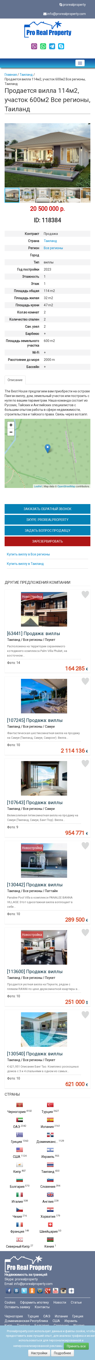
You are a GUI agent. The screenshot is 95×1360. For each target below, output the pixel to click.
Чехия (17, 1216)
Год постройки (28, 269)
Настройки (39, 1353)
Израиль (48, 1157)
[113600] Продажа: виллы (35, 971)
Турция (47, 1112)
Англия (47, 1201)
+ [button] (10, 425)
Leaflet (38, 486)
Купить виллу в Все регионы (28, 554)
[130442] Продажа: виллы (35, 884)
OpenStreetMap (66, 486)
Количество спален (24, 319)
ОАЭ (16, 1127)
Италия (17, 1201)
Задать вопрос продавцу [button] (47, 530)
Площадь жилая (26, 298)
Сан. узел (32, 326)
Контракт (32, 234)
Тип (36, 262)
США (16, 1157)
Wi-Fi (35, 352)
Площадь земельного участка (22, 343)
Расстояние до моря (23, 360)
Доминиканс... (47, 1142)
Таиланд (47, 1171)
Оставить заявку (17, 1307)
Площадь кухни (27, 305)
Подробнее (62, 1353)
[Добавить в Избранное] (85, 594)
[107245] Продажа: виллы (35, 720)
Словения (47, 1186)
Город (34, 255)
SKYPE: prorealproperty (47, 520)
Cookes (10, 1302)
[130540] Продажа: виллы (35, 1053)
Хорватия (48, 1216)
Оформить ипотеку (34, 1302)
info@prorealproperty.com (66, 14)
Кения (49, 1246)
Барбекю (32, 334)
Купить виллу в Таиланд (25, 564)
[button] (86, 127)
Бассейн (33, 367)
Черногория (16, 1112)
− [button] (10, 432)
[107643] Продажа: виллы (35, 802)
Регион (33, 248)
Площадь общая (26, 291)
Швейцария (49, 1231)
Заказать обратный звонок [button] (47, 509)
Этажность (30, 276)
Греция (16, 1142)
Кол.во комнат (28, 312)
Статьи (76, 1302)
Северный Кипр (18, 1246)
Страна (33, 241)
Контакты (42, 1307)
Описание (15, 380)
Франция (17, 1231)
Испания (47, 1127)
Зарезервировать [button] (47, 541)
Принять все (76, 1346)
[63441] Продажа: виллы (33, 633)
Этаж (35, 284)
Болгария (17, 1186)
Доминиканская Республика (26, 1321)
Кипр (17, 1171)
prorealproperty (74, 4)
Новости (59, 1302)
